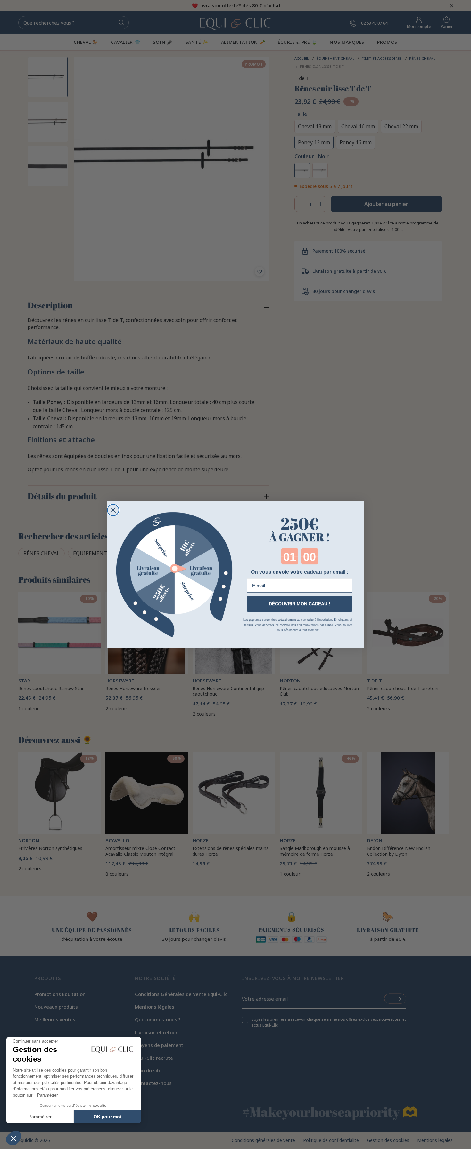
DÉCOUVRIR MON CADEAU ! (299, 603)
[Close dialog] (113, 510)
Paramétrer (40, 1116)
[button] (13, 1138)
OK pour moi (107, 1116)
